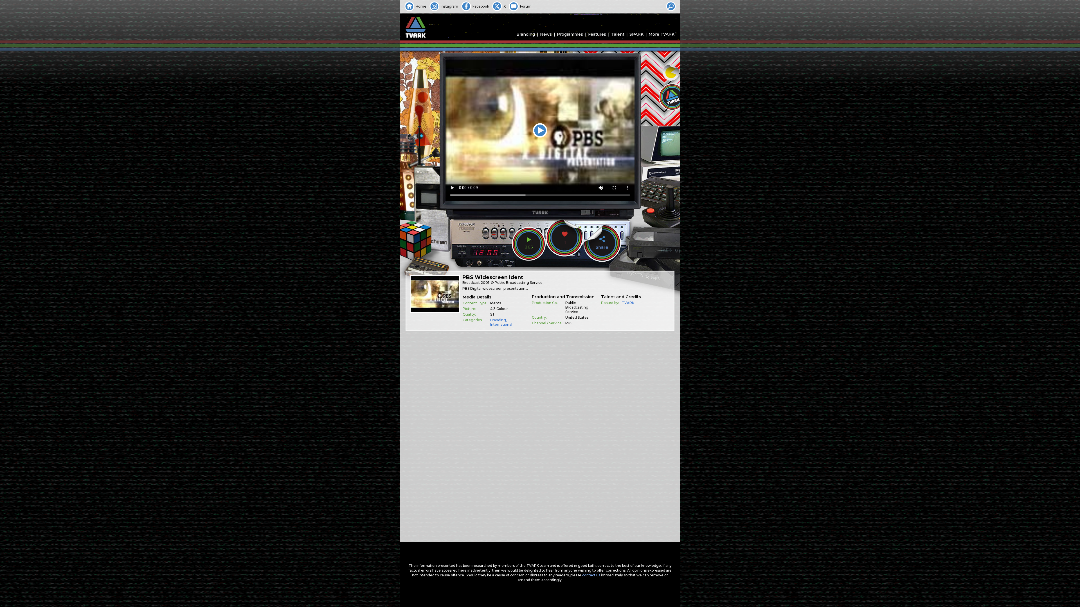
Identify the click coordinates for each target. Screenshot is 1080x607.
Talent (617, 34)
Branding (525, 34)
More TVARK (661, 34)
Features (597, 34)
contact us (591, 575)
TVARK (628, 303)
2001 (485, 282)
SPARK (636, 34)
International (501, 324)
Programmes (570, 34)
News (546, 34)
